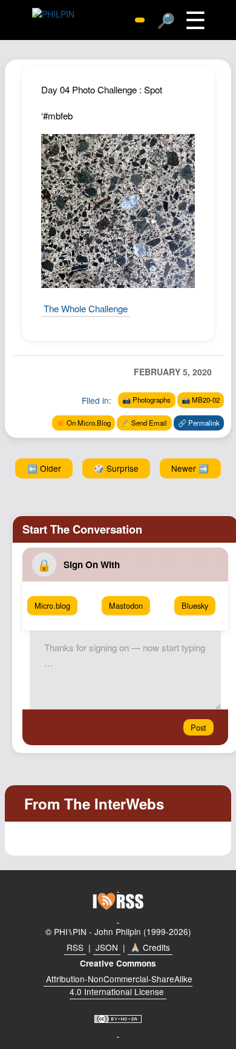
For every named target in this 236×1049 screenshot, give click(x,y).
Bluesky (195, 605)
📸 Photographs (146, 399)
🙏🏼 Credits (150, 947)
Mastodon (126, 605)
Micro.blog (52, 605)
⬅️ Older (44, 468)
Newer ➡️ (190, 468)
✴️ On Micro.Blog (83, 422)
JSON (107, 947)
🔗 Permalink (199, 422)
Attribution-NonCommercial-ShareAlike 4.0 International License (119, 985)
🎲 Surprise (116, 468)
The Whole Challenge (86, 308)
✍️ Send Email (144, 422)
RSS (75, 947)
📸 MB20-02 (201, 399)
